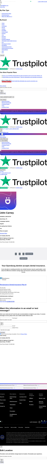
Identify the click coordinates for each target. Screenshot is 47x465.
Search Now (2, 93)
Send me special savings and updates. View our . (14, 334)
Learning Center (5, 107)
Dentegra (4, 37)
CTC (3, 52)
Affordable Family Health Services (9, 40)
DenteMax (4, 30)
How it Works (3, 99)
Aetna (3, 23)
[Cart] (3, 128)
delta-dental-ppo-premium (7, 48)
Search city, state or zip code (6, 87)
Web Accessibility (14, 427)
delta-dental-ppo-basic (7, 46)
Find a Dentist (3, 85)
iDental (3, 27)
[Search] (1, 129)
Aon (3, 42)
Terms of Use (7, 427)
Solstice (3, 29)
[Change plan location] (1, 2)
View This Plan (3, 301)
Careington (4, 26)
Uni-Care (4, 36)
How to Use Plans (6, 101)
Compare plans (29, 253)
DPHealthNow (5, 49)
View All (2, 55)
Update (1, 462)
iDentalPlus (4, 45)
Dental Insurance (5, 15)
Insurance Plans (3, 233)
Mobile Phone (15, 327)
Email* (14, 325)
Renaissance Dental (6, 43)
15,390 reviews (19, 68)
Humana (4, 33)
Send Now (2, 332)
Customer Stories (5, 104)
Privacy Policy (24, 334)
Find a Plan (2, 7)
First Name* (15, 318)
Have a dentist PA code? (6, 97)
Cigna (3, 24)
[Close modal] (1, 446)
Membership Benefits (6, 102)
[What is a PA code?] (13, 97)
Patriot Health (5, 32)
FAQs (3, 105)
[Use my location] (1, 91)
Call (10, 301)
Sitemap (1, 427)
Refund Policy (27, 427)
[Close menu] (1, 131)
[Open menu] (0, 4)
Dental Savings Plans (6, 13)
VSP (3, 51)
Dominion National (6, 39)
